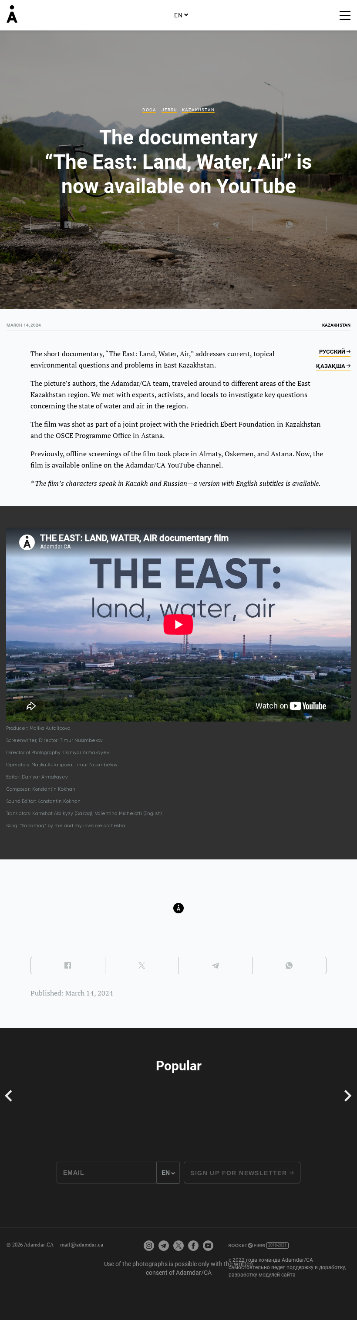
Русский (333, 351)
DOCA (149, 109)
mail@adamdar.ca (81, 1244)
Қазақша (331, 366)
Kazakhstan (198, 109)
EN (178, 15)
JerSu (169, 109)
